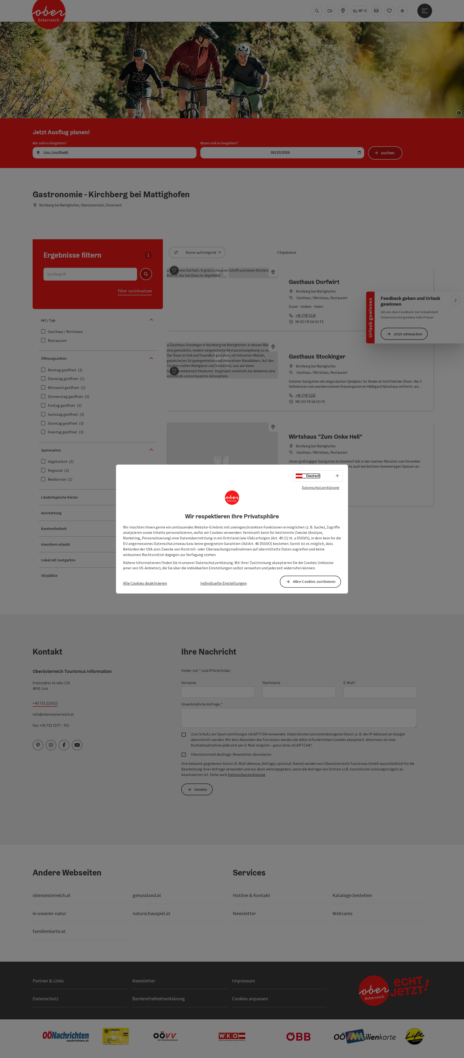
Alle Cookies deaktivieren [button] (145, 583)
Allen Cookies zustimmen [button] (314, 581)
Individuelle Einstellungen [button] (223, 583)
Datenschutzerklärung (320, 487)
